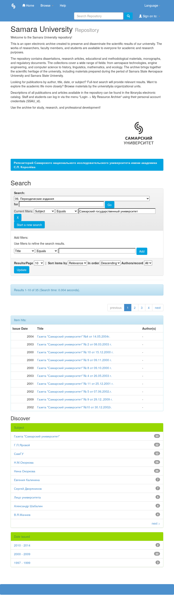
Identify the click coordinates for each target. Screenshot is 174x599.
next (158, 307)
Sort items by (57, 263)
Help (63, 5)
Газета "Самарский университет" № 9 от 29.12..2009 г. (75, 399)
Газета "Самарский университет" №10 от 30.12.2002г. (74, 407)
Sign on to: (150, 16)
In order (93, 263)
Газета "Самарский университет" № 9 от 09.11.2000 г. (74, 360)
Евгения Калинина (27, 480)
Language (151, 5)
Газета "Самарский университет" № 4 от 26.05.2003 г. (74, 375)
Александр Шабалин (28, 506)
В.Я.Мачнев (22, 514)
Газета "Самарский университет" (37, 436)
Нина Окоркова (24, 471)
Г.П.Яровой (22, 445)
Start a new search (29, 225)
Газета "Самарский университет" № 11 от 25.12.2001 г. (75, 383)
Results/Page (23, 263)
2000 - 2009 (22, 554)
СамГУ (19, 453)
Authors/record (132, 263)
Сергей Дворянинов (28, 488)
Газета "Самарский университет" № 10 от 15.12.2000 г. (75, 352)
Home (29, 5)
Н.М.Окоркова (24, 462)
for (16, 204)
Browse (46, 5)
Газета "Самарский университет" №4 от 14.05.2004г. (73, 336)
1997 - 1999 (22, 563)
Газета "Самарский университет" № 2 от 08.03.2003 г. (74, 344)
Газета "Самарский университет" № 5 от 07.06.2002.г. (74, 391)
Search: (19, 193)
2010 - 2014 (22, 545)
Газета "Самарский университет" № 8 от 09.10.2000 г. (74, 368)
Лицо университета (27, 497)
